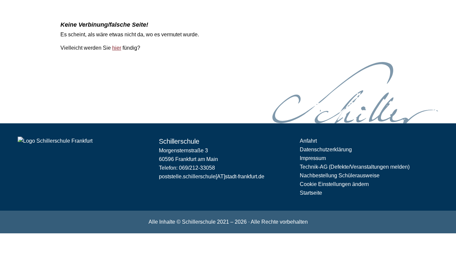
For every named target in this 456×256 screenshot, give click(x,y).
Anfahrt (308, 141)
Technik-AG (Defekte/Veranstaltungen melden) (355, 167)
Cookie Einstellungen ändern (334, 184)
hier (116, 48)
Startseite (311, 193)
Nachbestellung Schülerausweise (340, 175)
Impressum (313, 158)
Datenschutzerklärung (326, 149)
